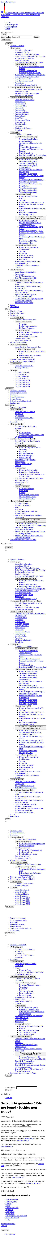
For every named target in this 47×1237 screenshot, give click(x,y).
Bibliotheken (14, 307)
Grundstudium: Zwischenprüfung (26, 137)
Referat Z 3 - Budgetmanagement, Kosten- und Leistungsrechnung (30, 533)
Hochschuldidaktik (17, 317)
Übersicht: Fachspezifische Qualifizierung (28, 248)
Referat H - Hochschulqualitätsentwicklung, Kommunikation (26, 511)
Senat (17, 430)
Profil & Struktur (16, 409)
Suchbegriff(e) (6, 37)
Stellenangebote (11, 1202)
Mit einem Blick (20, 104)
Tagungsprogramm (26, 357)
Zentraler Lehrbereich (22, 486)
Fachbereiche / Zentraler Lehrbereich (23, 439)
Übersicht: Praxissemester (24, 366)
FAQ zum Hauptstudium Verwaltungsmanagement (28, 191)
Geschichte (19, 420)
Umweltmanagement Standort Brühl (23, 540)
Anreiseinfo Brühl (11, 1208)
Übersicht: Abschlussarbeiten (25, 272)
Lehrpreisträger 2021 (22, 382)
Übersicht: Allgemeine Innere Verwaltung (29, 448)
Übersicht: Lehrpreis (22, 372)
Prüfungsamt (15, 132)
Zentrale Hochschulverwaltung (21, 501)
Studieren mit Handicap (23, 301)
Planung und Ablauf (22, 368)
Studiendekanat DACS (27, 497)
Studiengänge (15, 48)
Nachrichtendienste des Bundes (26, 64)
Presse (7, 1206)
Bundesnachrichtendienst (28, 71)
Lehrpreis (14, 370)
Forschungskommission (18, 393)
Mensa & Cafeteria (21, 292)
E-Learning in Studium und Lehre (22, 361)
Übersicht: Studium (17, 46)
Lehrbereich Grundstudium (29, 495)
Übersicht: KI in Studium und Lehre (28, 347)
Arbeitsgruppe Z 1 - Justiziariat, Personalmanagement (30, 520)
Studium (9, 43)
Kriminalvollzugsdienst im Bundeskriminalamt (24, 59)
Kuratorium (19, 428)
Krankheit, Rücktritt (26, 255)
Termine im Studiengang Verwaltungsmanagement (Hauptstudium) (28, 166)
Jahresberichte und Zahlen (24, 418)
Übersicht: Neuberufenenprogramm (28, 325)
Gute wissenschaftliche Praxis (20, 401)
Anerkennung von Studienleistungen (28, 261)
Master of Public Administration (21, 97)
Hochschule (10, 405)
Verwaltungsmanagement (24, 81)
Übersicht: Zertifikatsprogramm (30, 332)
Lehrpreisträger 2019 (22, 380)
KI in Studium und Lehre (19, 345)
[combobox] (22, 37)
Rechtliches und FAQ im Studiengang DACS (28, 214)
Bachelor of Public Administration (27, 54)
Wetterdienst (19, 83)
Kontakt (17, 268)
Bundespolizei (20, 462)
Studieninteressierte (26, 454)
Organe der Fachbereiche (24, 437)
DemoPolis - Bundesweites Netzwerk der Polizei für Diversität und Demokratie (31, 474)
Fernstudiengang (25, 458)
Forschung (9, 388)
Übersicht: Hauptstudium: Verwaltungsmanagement (28, 161)
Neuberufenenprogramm (23, 322)
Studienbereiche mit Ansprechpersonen (29, 299)
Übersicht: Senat (25, 433)
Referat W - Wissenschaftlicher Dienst (28, 515)
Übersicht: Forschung (18, 391)
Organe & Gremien (17, 424)
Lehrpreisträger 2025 (22, 386)
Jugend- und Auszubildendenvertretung (29, 290)
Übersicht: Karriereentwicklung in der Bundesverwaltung (28, 90)
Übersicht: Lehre (16, 311)
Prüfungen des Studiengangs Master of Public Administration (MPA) (30, 217)
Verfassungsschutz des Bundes (30, 73)
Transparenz (9, 1212)
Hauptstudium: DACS (23, 194)
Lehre (8, 309)
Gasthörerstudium (21, 124)
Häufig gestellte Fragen (23, 128)
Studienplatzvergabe (22, 114)
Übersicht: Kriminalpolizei (28, 470)
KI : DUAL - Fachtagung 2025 (25, 349)
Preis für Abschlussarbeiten (24, 276)
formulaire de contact (33, 1183)
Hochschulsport (20, 288)
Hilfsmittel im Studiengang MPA (31, 231)
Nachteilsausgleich (26, 257)
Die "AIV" (23, 452)
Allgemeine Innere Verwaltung (25, 445)
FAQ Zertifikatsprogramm (28, 336)
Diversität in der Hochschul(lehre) (22, 359)
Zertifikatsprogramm (22, 330)
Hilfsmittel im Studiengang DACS (31, 202)
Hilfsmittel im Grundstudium (29, 147)
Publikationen (15, 403)
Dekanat (22, 493)
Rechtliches (23, 259)
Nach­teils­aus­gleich (26, 153)
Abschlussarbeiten (17, 270)
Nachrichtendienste (21, 480)
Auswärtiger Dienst (22, 52)
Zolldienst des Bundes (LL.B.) (26, 85)
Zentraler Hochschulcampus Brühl (22, 280)
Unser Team (19, 118)
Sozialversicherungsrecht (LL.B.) (27, 77)
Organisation (19, 416)
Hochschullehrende (17, 313)
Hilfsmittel (23, 253)
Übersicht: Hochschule (18, 407)
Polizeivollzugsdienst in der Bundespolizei (30, 75)
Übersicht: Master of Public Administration (24, 101)
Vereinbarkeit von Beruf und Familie (32, 525)
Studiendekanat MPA (27, 499)
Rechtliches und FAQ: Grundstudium (32, 155)
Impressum (9, 1210)
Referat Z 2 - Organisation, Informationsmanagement (24, 528)
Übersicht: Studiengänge (23, 50)
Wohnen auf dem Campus (24, 303)
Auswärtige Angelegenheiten (25, 460)
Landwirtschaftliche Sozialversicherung (29, 62)
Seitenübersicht (30, 1138)
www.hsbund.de (23, 1140)
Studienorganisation (22, 112)
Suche (7, 1220)
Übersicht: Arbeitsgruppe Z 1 (29, 523)
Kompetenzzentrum (17, 397)
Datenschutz (9, 1214)
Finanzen (18, 466)
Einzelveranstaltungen (22, 338)
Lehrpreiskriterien (21, 374)
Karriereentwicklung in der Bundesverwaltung (25, 87)
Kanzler (17, 507)
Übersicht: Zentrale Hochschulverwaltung (22, 504)
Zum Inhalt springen (8, 2)
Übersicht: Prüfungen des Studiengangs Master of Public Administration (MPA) (30, 223)
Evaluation (14, 315)
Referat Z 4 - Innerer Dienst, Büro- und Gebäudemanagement (29, 537)
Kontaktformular (7, 1146)
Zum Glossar (10, 1234)
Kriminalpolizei (20, 468)
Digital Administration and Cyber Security (30, 56)
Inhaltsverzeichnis (11, 1200)
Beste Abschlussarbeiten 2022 (25, 278)
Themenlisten (19, 274)
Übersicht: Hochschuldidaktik (25, 320)
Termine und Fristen (22, 376)
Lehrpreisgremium (21, 378)
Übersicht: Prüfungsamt (23, 134)
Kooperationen (20, 116)
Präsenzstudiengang (26, 456)
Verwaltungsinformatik (23, 79)
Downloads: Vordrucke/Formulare (27, 265)
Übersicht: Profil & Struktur (25, 412)
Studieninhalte (20, 110)
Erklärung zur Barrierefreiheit (16, 1216)
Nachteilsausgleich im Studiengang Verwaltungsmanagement (31, 181)
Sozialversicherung (21, 482)
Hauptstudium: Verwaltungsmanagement (29, 157)
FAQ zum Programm (26, 328)
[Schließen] (6, 550)
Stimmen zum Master (22, 120)
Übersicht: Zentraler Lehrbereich (26, 490)
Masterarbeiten (20, 122)
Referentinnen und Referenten (30, 355)
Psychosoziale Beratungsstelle (25, 295)
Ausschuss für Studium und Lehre (31, 435)
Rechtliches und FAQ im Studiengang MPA (28, 242)
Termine (22, 200)
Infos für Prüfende (21, 263)
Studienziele (19, 108)
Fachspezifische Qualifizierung (26, 245)
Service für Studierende (23, 297)
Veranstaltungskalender (23, 340)
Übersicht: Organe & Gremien (25, 426)
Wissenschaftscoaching (18, 342)
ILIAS (12, 305)
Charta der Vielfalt (12, 1218)
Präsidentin (14, 422)
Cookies (4, 1226)
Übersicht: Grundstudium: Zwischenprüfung (28, 140)
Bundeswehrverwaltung (23, 464)
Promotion (18, 126)
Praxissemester (16, 364)
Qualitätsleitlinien (25, 334)
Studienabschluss (21, 106)
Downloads (19, 130)
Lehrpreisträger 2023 (22, 384)
